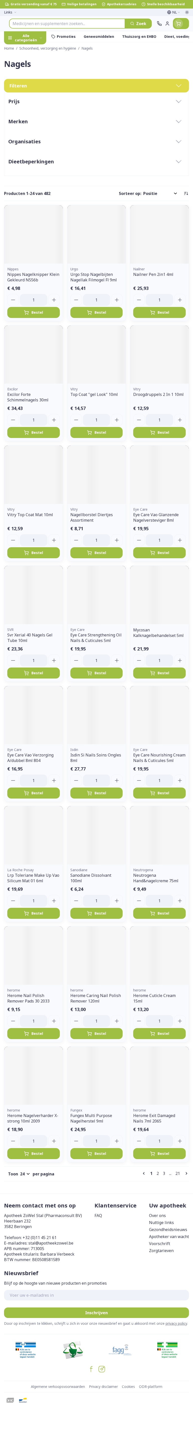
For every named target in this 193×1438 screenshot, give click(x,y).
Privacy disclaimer (103, 1386)
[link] (144, 1173)
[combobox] (67, 24)
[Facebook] (91, 1369)
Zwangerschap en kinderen (32, 99)
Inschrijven (96, 1312)
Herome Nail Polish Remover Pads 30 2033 (28, 998)
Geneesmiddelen (32, 159)
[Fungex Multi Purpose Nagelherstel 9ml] (96, 1076)
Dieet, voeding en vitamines (32, 83)
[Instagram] (102, 1369)
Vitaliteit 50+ (32, 113)
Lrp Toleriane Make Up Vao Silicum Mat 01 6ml (33, 877)
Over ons (157, 1215)
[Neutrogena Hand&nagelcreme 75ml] (159, 835)
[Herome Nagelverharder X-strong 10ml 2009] (33, 1076)
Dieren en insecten (32, 148)
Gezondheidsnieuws (168, 1229)
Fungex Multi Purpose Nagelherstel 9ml (91, 1118)
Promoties (14, 48)
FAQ (98, 1215)
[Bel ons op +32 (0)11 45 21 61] (159, 23)
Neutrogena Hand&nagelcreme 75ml (155, 877)
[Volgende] (185, 1173)
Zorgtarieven (161, 1250)
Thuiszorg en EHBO (32, 136)
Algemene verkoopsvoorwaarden (58, 1386)
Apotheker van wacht (169, 1236)
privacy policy (176, 1323)
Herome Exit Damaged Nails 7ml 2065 (154, 1118)
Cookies (128, 1386)
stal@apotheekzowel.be (50, 1243)
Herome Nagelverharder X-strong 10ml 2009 (32, 1118)
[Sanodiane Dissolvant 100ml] (96, 835)
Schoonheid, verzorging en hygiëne (32, 64)
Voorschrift (159, 1243)
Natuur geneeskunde (32, 124)
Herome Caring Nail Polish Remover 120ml (95, 998)
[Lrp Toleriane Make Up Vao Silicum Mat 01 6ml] (33, 835)
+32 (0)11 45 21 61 (40, 1237)
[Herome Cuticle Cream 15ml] (159, 955)
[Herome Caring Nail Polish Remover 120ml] (96, 955)
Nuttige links (161, 1222)
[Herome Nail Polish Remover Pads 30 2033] (33, 955)
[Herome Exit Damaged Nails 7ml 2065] (159, 1076)
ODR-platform (150, 1386)
